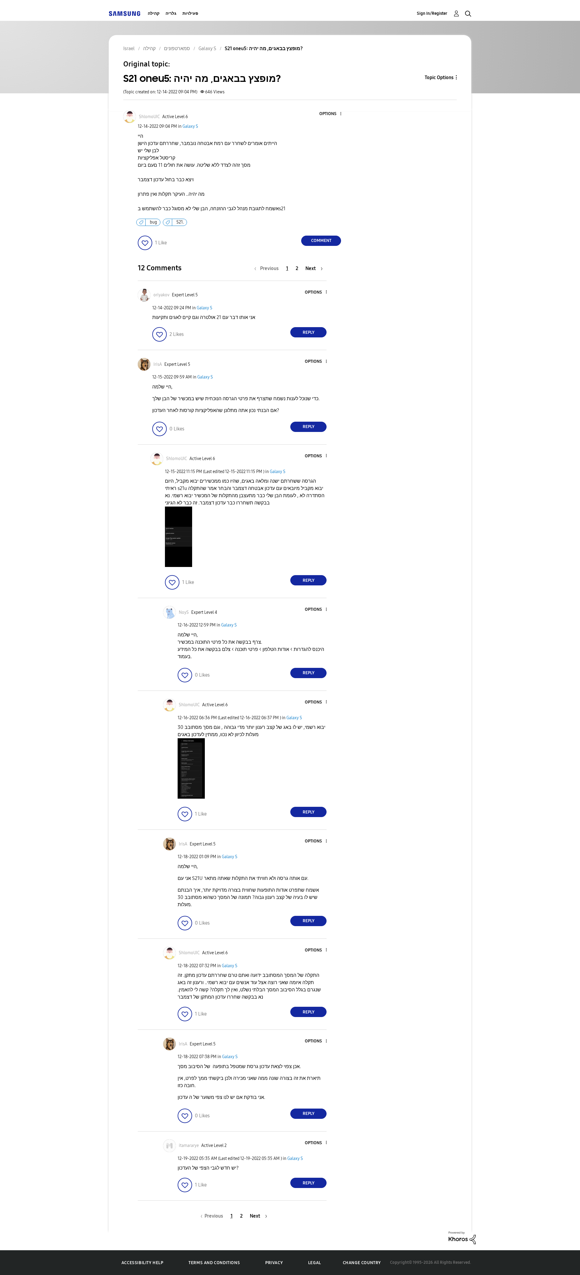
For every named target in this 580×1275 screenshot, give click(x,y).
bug (153, 222)
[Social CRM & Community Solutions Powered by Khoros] (462, 1237)
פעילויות (190, 13)
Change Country (362, 1262)
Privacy (274, 1262)
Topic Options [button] (439, 77)
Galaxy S (190, 126)
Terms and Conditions (214, 1262)
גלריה (171, 13)
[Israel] (124, 13)
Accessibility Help (142, 1262)
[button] (330, 114)
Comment (321, 240)
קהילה (154, 13)
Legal (314, 1262)
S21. (180, 222)
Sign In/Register (432, 13)
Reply (308, 332)
